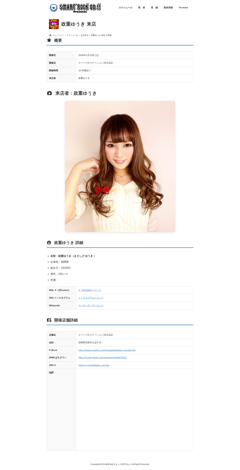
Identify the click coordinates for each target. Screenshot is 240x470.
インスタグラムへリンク (91, 297)
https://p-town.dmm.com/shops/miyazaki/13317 (102, 357)
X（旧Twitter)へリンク (89, 290)
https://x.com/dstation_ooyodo (93, 365)
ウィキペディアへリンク (91, 305)
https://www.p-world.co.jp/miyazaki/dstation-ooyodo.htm (107, 350)
